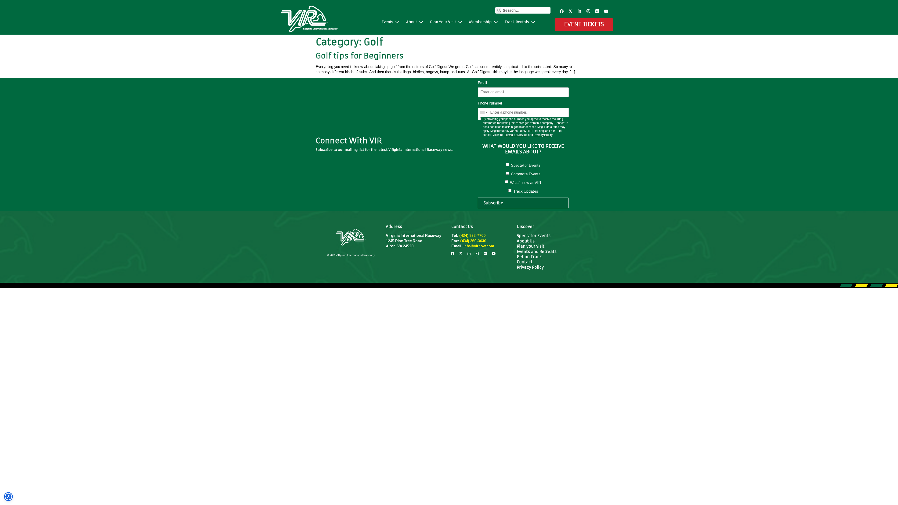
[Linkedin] (579, 11)
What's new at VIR (525, 183)
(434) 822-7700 (472, 236)
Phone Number (490, 103)
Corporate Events (525, 174)
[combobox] (483, 112)
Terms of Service (515, 135)
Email (482, 83)
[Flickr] (597, 11)
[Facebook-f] (562, 11)
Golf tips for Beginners (360, 56)
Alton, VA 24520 (399, 246)
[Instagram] (588, 11)
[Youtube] (606, 11)
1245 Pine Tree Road (404, 241)
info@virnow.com (478, 246)
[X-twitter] (571, 11)
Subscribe (493, 203)
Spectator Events (525, 165)
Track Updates (525, 191)
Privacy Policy (543, 135)
